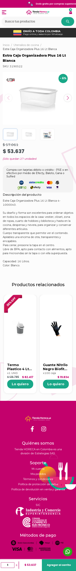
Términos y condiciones (38, 479)
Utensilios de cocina (26, 45)
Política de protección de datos (38, 484)
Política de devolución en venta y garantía (38, 489)
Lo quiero (20, 384)
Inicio (6, 45)
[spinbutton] (7, 565)
